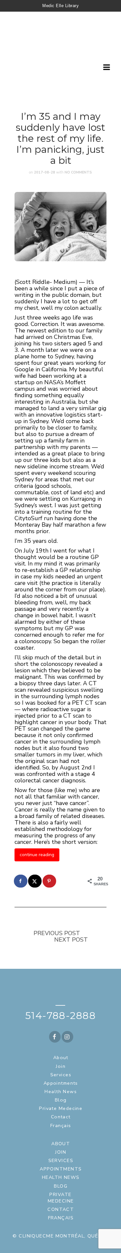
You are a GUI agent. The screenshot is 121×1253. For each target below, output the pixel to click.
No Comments (78, 172)
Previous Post (57, 933)
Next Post (71, 940)
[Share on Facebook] (21, 881)
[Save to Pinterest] (49, 881)
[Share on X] (35, 881)
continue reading (37, 855)
